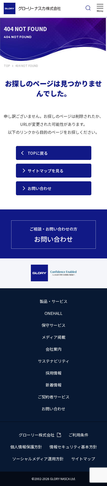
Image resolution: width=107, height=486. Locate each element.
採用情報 (53, 373)
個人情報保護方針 (26, 447)
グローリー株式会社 (36, 435)
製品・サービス (53, 301)
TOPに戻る (38, 153)
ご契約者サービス (53, 397)
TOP (7, 65)
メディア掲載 (53, 337)
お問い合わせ (40, 188)
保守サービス (53, 325)
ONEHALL (53, 313)
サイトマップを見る (45, 171)
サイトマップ (83, 459)
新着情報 (53, 385)
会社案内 (53, 349)
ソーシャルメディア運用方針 (38, 459)
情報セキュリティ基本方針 (73, 447)
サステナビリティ (53, 361)
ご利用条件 (78, 435)
